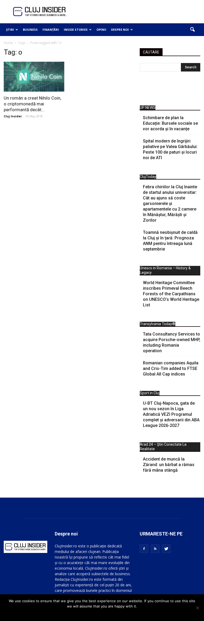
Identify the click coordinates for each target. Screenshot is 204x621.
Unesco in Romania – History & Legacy (165, 270)
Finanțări (50, 30)
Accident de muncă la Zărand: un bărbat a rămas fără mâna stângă (168, 465)
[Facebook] (144, 548)
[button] (192, 29)
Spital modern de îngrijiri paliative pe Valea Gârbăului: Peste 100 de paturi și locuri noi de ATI (170, 149)
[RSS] (155, 548)
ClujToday (148, 177)
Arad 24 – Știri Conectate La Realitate (163, 446)
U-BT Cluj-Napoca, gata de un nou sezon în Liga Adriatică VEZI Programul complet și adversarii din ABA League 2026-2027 (171, 414)
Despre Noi (120, 30)
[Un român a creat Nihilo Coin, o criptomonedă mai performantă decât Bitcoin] (34, 77)
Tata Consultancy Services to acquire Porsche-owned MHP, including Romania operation (171, 342)
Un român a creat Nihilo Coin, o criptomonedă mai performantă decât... (32, 103)
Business (30, 30)
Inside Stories (76, 30)
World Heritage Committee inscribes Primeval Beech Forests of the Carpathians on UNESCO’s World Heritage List (171, 293)
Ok (102, 613)
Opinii (101, 30)
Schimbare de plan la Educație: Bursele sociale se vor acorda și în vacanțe (170, 123)
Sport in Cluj (150, 393)
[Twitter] (166, 548)
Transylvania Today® (157, 324)
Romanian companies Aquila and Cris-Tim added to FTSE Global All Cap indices (170, 368)
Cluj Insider (13, 116)
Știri (10, 30)
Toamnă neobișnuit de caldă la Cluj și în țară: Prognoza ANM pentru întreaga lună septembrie (170, 241)
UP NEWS (147, 107)
